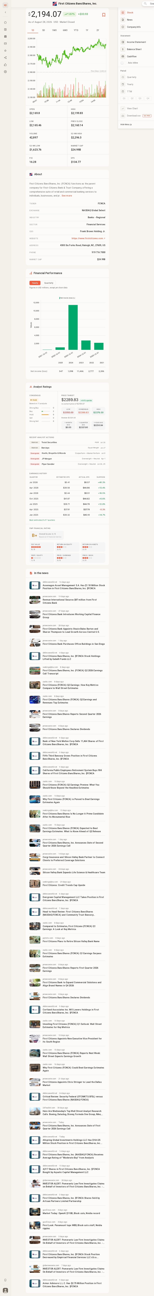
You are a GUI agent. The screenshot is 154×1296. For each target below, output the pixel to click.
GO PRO (147, 116)
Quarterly (48, 283)
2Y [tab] (98, 30)
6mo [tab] (65, 30)
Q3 (140, 98)
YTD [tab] (76, 30)
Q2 (132, 98)
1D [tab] (32, 30)
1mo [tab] (54, 30)
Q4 (148, 98)
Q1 (124, 98)
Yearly (35, 283)
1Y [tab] (87, 30)
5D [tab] (43, 30)
